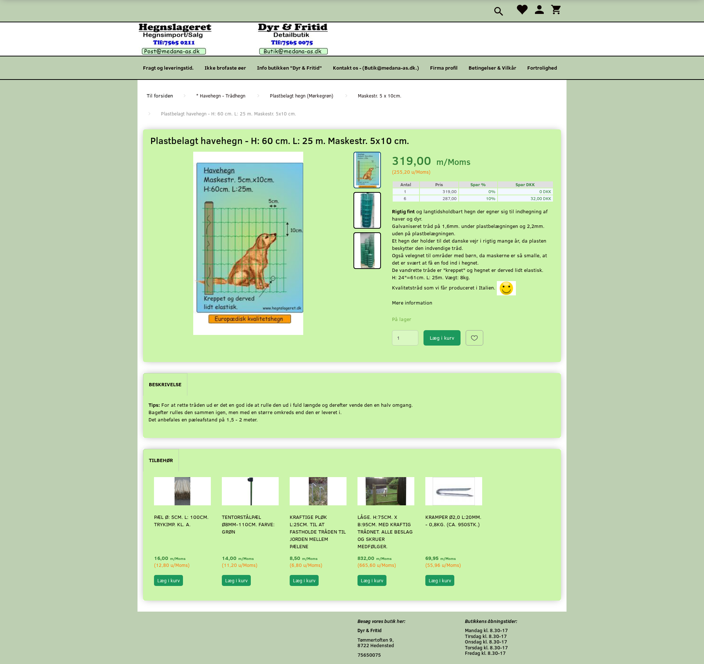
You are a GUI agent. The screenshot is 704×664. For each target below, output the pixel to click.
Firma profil (444, 67)
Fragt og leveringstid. (168, 67)
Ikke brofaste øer (225, 67)
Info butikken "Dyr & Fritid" (289, 67)
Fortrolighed (542, 67)
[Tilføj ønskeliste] (474, 338)
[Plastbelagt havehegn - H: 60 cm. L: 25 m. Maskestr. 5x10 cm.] (248, 243)
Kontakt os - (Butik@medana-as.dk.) (376, 67)
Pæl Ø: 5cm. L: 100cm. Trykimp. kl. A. (181, 520)
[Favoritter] (521, 9)
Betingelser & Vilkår (492, 67)
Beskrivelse (165, 384)
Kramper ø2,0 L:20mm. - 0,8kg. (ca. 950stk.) (453, 520)
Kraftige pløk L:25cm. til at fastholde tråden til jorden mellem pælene (318, 531)
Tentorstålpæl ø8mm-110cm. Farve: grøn (248, 524)
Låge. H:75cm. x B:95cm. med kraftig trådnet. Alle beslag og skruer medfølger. (385, 531)
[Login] (539, 9)
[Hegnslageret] (233, 38)
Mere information (412, 302)
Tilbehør (161, 460)
